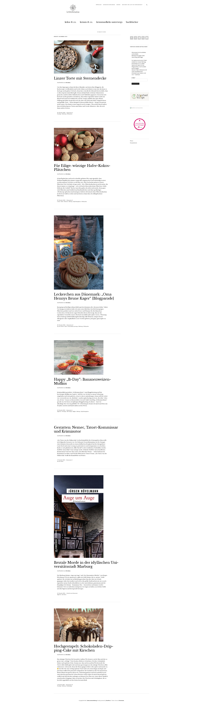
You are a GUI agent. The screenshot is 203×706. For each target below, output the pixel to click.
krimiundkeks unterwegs (109, 22)
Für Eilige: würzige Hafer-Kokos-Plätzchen (82, 168)
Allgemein (59, 411)
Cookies (58, 201)
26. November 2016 (61, 200)
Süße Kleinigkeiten (77, 201)
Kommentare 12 (70, 325)
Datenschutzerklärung (109, 4)
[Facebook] (131, 38)
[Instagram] (135, 38)
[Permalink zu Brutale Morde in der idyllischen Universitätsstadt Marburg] (78, 557)
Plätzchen (66, 201)
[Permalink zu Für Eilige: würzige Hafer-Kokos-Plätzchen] (78, 160)
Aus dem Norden (60, 326)
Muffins (74, 411)
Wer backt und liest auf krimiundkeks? (132, 4)
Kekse (62, 201)
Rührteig (70, 201)
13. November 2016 (61, 593)
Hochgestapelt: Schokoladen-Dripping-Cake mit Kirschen (83, 648)
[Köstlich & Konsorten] (136, 108)
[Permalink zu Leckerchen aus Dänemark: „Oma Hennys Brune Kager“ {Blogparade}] (78, 289)
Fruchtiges (59, 113)
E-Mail (133, 77)
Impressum (98, 4)
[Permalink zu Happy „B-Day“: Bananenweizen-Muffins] (78, 374)
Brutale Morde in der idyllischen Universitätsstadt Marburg (86, 564)
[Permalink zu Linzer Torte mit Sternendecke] (78, 73)
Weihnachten (69, 113)
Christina (68, 82)
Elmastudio (121, 700)
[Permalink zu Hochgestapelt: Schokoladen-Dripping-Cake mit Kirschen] (78, 641)
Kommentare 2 (70, 112)
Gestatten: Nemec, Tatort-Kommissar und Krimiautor (86, 429)
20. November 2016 (61, 325)
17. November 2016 (61, 460)
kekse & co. (70, 22)
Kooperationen (133, 142)
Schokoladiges (69, 686)
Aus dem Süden (60, 461)
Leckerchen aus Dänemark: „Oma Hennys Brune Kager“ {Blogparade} (84, 296)
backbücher (132, 22)
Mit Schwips (69, 411)
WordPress (108, 700)
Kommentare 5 (69, 460)
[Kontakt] (146, 38)
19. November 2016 (61, 410)
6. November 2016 (61, 684)
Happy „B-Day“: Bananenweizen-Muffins (82, 381)
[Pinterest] (139, 38)
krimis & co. (86, 22)
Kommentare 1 (69, 410)
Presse (131, 140)
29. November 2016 (61, 112)
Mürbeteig (64, 113)
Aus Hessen (64, 594)
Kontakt (118, 4)
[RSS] (143, 38)
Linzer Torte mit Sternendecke (80, 78)
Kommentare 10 (69, 684)
